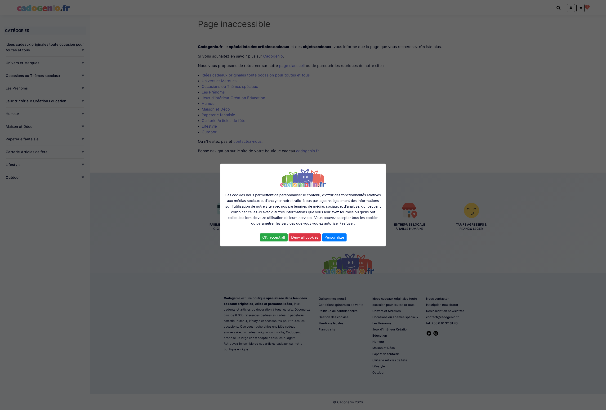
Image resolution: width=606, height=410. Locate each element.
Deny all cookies (304, 237)
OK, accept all (273, 237)
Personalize (334, 237)
